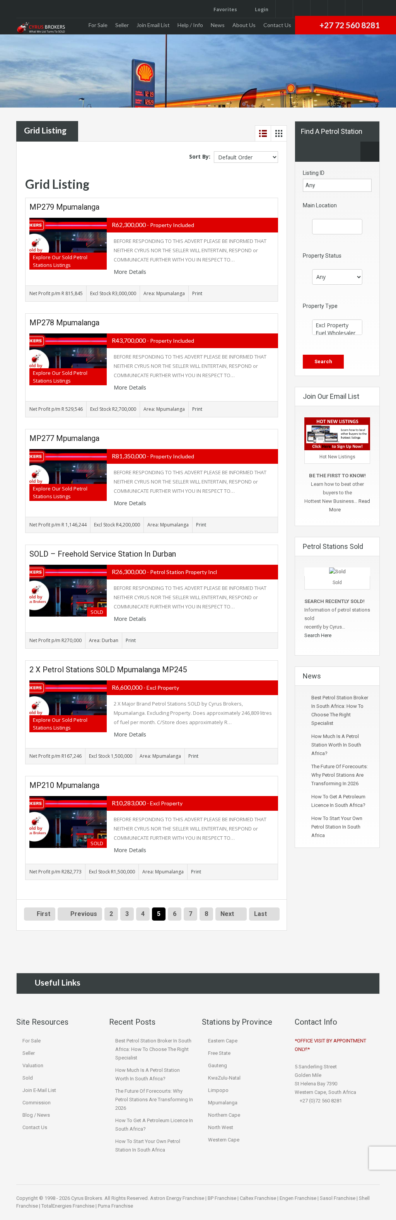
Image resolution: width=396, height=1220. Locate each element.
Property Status (322, 256)
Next (227, 914)
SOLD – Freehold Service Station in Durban (102, 554)
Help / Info (190, 25)
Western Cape (223, 1140)
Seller (122, 25)
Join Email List (153, 25)
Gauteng (217, 1065)
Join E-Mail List (39, 1090)
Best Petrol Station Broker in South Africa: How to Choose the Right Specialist (153, 1049)
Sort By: (199, 156)
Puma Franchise (115, 1206)
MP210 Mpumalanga (64, 785)
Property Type (320, 306)
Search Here (318, 635)
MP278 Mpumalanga (64, 322)
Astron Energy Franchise (177, 1198)
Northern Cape (224, 1115)
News (218, 25)
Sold (27, 1078)
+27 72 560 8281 (349, 25)
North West (220, 1127)
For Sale (98, 25)
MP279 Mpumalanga (64, 207)
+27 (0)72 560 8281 (320, 1101)
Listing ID (313, 173)
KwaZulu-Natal (224, 1078)
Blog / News (36, 1115)
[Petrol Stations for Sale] (40, 28)
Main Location (320, 205)
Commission (36, 1103)
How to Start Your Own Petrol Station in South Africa (336, 826)
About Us (244, 25)
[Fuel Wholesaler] (337, 333)
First (42, 914)
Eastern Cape (222, 1041)
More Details (131, 271)
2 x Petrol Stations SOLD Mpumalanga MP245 (108, 669)
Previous (83, 914)
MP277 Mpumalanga (64, 438)
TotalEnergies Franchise (67, 1206)
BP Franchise (222, 1198)
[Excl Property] (337, 325)
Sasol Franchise (337, 1198)
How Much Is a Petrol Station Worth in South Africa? (336, 744)
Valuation (32, 1065)
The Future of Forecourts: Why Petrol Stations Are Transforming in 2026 (339, 775)
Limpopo (218, 1090)
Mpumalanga (222, 1103)
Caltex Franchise (258, 1198)
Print (197, 293)
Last (260, 914)
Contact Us (277, 25)
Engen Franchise (298, 1198)
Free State (219, 1053)
